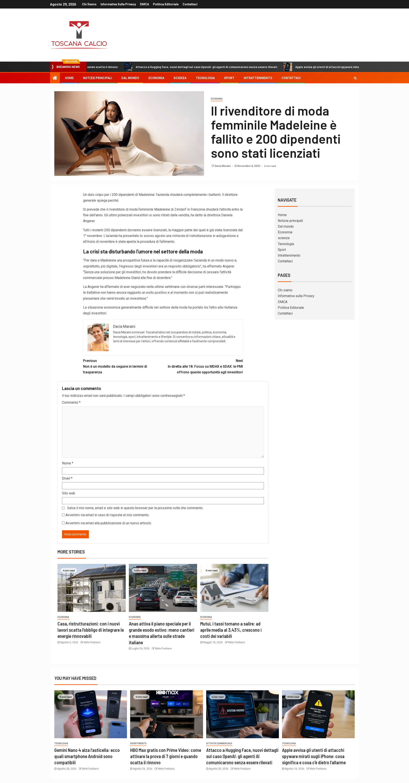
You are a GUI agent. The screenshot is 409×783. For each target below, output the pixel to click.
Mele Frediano (92, 642)
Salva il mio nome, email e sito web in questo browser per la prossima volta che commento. (135, 508)
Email (67, 478)
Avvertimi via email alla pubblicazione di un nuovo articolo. (109, 523)
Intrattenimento (258, 78)
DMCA (144, 4)
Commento (71, 402)
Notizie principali (97, 78)
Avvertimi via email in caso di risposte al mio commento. (107, 515)
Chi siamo (89, 4)
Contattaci (190, 4)
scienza (180, 78)
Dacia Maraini (223, 166)
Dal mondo (130, 78)
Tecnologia (205, 78)
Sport (229, 78)
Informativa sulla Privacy (118, 4)
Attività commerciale (219, 743)
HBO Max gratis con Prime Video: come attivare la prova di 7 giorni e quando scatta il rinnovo (165, 756)
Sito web (68, 493)
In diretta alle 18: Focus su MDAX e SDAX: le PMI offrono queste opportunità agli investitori (205, 366)
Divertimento (138, 743)
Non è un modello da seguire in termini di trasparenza (115, 366)
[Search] (355, 78)
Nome (67, 463)
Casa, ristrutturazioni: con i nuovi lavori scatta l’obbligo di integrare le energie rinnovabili (91, 630)
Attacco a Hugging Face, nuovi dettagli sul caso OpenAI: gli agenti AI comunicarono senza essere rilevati (172, 67)
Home (69, 78)
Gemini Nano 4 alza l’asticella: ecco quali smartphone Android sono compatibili (87, 756)
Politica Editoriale (166, 4)
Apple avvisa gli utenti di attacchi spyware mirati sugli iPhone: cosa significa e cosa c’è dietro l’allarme (331, 67)
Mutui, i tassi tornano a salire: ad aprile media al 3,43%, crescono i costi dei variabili (231, 630)
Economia (156, 78)
